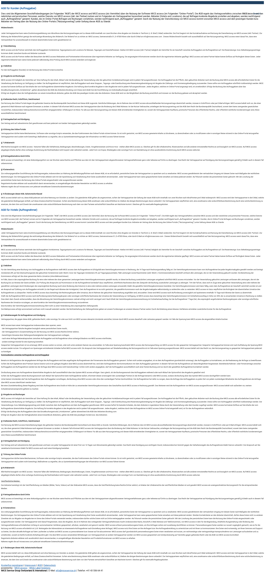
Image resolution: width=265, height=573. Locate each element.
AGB (40, 565)
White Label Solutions (39, 568)
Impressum (30, 565)
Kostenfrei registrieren (12, 565)
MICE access (20, 568)
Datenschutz (50, 565)
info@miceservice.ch (66, 570)
